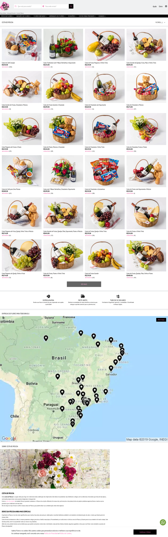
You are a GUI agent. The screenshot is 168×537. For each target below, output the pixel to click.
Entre (161, 6)
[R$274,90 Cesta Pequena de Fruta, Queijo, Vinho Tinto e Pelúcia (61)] (22, 213)
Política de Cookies (65, 533)
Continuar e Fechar (145, 532)
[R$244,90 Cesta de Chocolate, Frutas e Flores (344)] (146, 129)
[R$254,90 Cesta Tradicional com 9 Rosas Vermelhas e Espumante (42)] (63, 45)
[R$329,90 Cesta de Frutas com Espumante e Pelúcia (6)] (146, 171)
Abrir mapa (161, 320)
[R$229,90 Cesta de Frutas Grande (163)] (105, 255)
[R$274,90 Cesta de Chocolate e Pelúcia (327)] (146, 87)
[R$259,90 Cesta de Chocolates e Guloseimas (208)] (105, 171)
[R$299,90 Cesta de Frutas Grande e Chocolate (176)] (63, 87)
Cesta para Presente (11, 13)
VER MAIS (84, 284)
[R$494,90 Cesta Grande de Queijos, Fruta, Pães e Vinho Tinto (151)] (146, 45)
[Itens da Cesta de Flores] (166, 7)
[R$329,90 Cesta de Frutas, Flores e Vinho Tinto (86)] (63, 255)
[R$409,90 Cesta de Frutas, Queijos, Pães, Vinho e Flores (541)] (146, 255)
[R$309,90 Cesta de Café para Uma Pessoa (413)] (22, 171)
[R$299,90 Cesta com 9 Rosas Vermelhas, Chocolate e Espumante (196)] (63, 171)
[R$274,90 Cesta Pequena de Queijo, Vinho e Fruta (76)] (22, 255)
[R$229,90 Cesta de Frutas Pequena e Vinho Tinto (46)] (105, 45)
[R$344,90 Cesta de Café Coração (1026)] (22, 45)
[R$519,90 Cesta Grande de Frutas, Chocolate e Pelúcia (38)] (22, 87)
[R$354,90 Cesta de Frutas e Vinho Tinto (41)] (146, 213)
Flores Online (3, 13)
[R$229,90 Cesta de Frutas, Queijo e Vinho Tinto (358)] (105, 213)
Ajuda (155, 6)
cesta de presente (10, 501)
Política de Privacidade (51, 533)
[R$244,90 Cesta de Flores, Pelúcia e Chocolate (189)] (63, 129)
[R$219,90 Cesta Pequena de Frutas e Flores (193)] (22, 129)
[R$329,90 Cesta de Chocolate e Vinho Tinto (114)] (105, 129)
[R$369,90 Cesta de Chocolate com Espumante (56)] (105, 87)
